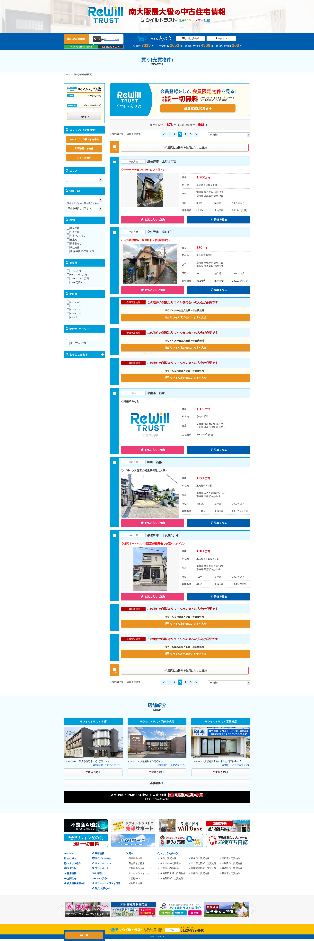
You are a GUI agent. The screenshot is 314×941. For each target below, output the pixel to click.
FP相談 (99, 873)
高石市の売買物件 (231, 858)
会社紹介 (71, 858)
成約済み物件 (135, 883)
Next (254, 910)
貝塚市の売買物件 (169, 868)
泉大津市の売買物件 (170, 863)
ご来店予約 (91, 772)
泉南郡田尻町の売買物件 (172, 873)
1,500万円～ (76, 282)
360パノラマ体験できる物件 (84, 139)
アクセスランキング (139, 873)
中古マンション (78, 235)
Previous (60, 910)
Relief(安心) (101, 878)
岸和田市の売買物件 (232, 863)
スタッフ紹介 (74, 863)
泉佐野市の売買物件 (232, 868)
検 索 (84, 935)
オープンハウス (78, 343)
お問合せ (71, 878)
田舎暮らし (76, 243)
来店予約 (71, 868)
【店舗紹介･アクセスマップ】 (107, 765)
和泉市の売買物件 (200, 858)
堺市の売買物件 (168, 858)
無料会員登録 (192, 38)
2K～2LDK (75, 301)
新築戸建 (74, 228)
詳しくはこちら (111, 39)
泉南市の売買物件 (200, 873)
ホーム (67, 74)
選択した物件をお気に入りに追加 (187, 147)
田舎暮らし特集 (137, 863)
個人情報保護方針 (76, 883)
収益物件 (74, 247)
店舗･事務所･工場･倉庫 (82, 251)
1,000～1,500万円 (79, 278)
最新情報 (99, 853)
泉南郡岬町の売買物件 (171, 878)
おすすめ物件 (84, 157)
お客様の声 (134, 878)
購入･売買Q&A (102, 888)
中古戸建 (74, 231)
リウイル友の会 (103, 858)
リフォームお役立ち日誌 (107, 883)
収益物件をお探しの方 (140, 868)
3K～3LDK (75, 305)
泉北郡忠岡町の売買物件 (203, 863)
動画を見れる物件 (84, 148)
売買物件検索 (135, 858)
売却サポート (102, 868)
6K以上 (74, 317)
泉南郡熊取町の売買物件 (203, 868)
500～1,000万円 (78, 274)
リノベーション (103, 863)
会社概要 (155, 783)
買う (131, 853)
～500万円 (75, 270)
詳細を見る (220, 219)
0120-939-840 (187, 929)
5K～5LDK (75, 313)
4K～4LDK (75, 309)
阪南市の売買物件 (231, 873)
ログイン (222, 38)
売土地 (73, 239)
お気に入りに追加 (155, 219)
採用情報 (71, 873)
